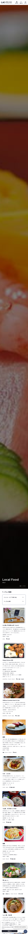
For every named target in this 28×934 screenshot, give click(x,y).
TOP (20, 585)
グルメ (24, 585)
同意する (9, 931)
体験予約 (21, 3)
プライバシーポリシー (6, 927)
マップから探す (7, 601)
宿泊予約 (16, 3)
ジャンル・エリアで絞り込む (10, 597)
